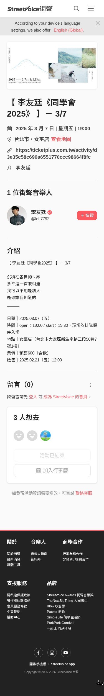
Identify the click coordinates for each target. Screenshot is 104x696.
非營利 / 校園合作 (75, 559)
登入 (33, 396)
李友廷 (38, 212)
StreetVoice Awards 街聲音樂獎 (70, 595)
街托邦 (36, 559)
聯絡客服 (83, 493)
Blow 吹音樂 (56, 606)
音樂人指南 (39, 554)
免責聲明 (13, 612)
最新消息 (13, 559)
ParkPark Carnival (60, 623)
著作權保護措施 (18, 601)
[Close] (98, 23)
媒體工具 (13, 565)
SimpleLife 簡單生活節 (63, 617)
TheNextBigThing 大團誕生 (67, 601)
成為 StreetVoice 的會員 (65, 396)
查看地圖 (61, 139)
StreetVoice (30, 8)
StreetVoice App (63, 664)
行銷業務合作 (73, 554)
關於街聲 (13, 554)
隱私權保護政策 (18, 595)
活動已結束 (52, 455)
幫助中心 (13, 617)
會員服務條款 (17, 606)
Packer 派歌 (56, 612)
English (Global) (68, 30)
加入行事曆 (55, 470)
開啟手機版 (37, 664)
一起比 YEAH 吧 (59, 628)
